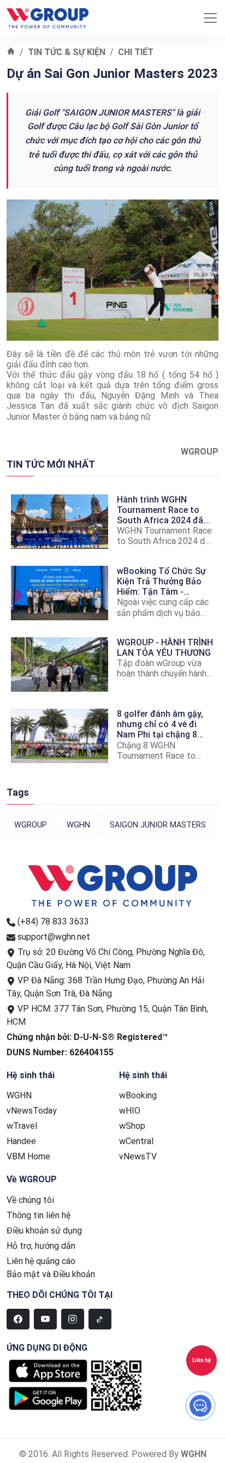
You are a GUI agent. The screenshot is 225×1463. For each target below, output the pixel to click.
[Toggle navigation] (210, 18)
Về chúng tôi (30, 1200)
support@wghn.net (53, 937)
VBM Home (28, 1156)
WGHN (78, 825)
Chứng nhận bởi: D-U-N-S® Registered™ (87, 1037)
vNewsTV (138, 1156)
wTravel (22, 1126)
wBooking (138, 1095)
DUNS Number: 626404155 (60, 1052)
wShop (132, 1126)
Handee (21, 1141)
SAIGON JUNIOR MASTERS (158, 825)
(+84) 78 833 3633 (53, 921)
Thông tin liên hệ (38, 1215)
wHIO (129, 1110)
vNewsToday (32, 1110)
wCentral (136, 1141)
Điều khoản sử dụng (44, 1230)
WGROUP (30, 825)
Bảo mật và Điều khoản (51, 1274)
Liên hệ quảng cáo (41, 1261)
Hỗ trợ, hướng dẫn (41, 1246)
